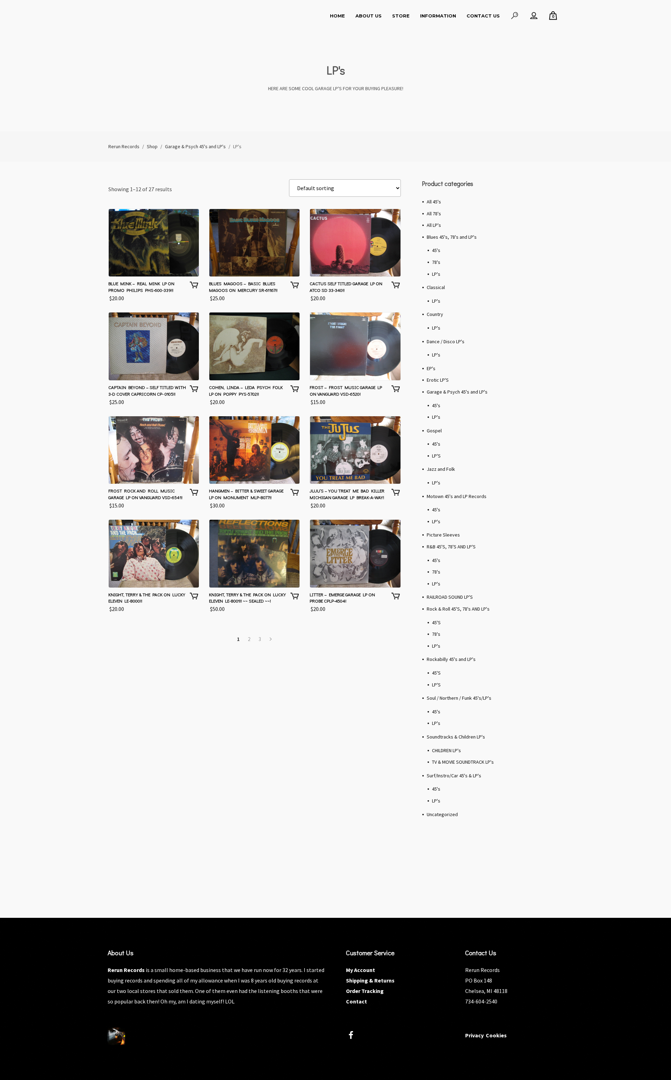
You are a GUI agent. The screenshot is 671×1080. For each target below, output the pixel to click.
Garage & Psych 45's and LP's (457, 392)
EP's (431, 368)
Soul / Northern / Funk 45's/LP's (459, 698)
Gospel (434, 430)
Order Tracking (365, 990)
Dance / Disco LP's (445, 341)
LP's (436, 274)
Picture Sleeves (443, 535)
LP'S (436, 456)
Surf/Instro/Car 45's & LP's (454, 775)
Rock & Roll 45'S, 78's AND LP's (458, 609)
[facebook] (355, 1036)
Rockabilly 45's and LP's (451, 659)
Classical (436, 287)
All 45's (434, 202)
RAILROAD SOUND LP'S (450, 597)
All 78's (434, 213)
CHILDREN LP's (446, 750)
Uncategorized (442, 814)
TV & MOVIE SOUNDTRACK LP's (463, 762)
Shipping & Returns (370, 980)
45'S (436, 622)
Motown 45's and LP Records (456, 496)
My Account (360, 969)
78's (436, 262)
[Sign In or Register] (533, 15)
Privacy (474, 1035)
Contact (356, 1001)
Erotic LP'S (438, 380)
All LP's (434, 225)
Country (435, 314)
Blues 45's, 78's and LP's (452, 237)
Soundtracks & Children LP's (456, 737)
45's (436, 250)
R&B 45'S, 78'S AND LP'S (451, 546)
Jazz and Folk (441, 469)
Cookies (496, 1035)
